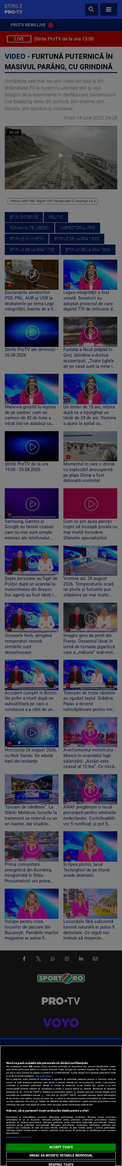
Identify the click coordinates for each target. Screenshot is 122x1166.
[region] (61, 1105)
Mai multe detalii (44, 1076)
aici (43, 1095)
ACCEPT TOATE (61, 1147)
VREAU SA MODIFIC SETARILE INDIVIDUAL (61, 1155)
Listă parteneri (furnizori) (19, 1137)
